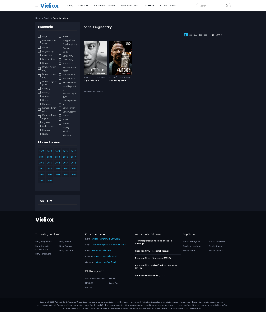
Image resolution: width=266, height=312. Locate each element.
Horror (45, 100)
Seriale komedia (216, 250)
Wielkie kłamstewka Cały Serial (106, 238)
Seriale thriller (189, 250)
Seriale (47, 18)
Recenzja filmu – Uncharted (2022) (153, 258)
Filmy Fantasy (65, 246)
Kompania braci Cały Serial (104, 256)
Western (67, 131)
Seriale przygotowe (192, 246)
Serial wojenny (69, 111)
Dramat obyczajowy (49, 83)
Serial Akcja (68, 63)
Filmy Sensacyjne (43, 253)
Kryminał (46, 122)
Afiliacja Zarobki (168, 5)
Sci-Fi (65, 51)
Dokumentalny (49, 59)
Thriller (66, 123)
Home (38, 18)
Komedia (46, 104)
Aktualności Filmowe (105, 5)
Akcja (44, 36)
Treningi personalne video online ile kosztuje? (153, 242)
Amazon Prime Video (49, 42)
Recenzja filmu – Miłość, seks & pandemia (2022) (156, 266)
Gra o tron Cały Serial (106, 262)
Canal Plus (47, 55)
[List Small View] (205, 34)
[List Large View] (195, 34)
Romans (67, 48)
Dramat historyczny (49, 68)
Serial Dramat (69, 74)
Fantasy (46, 92)
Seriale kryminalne (217, 241)
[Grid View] (186, 34)
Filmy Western (66, 250)
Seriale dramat (215, 246)
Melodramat (48, 126)
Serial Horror (69, 78)
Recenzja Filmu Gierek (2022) (150, 275)
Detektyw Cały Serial (101, 250)
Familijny (46, 88)
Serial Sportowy (69, 102)
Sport (65, 119)
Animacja (46, 47)
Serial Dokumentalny (69, 69)
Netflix (115, 77)
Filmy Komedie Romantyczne (42, 248)
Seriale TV (83, 5)
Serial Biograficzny (103, 77)
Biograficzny (48, 51)
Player (66, 36)
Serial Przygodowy (69, 95)
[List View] (200, 34)
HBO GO (92, 77)
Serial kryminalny (70, 88)
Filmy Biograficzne (43, 241)
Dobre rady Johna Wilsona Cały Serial (109, 244)
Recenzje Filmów (130, 5)
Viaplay (66, 127)
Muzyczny (47, 130)
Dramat (45, 63)
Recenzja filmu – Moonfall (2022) (152, 251)
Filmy (70, 5)
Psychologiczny (70, 44)
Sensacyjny (68, 55)
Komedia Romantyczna (49, 117)
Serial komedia (69, 82)
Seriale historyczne (191, 241)
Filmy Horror (65, 241)
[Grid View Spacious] (190, 34)
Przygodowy (69, 40)
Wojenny (67, 135)
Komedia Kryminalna (49, 109)
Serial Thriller (69, 107)
